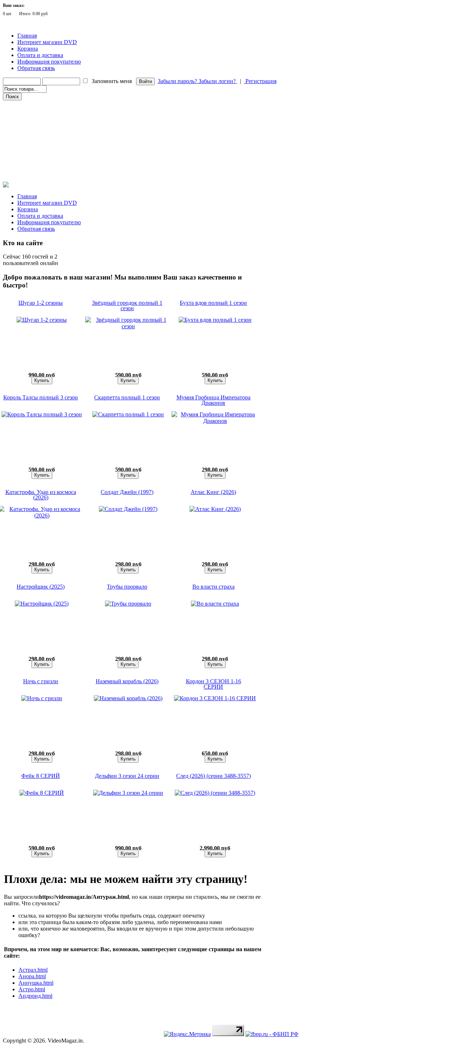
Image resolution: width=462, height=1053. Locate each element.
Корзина (27, 49)
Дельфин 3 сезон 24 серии (127, 776)
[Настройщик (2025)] (42, 604)
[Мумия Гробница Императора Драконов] (215, 421)
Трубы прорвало (127, 587)
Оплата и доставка (40, 55)
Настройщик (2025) (41, 587)
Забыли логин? (218, 81)
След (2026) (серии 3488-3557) (213, 776)
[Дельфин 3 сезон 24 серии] (128, 793)
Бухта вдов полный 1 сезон (213, 303)
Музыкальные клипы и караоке (39, 145)
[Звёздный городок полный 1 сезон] (128, 326)
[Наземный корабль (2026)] (128, 698)
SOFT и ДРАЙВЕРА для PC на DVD (42, 165)
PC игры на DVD (24, 155)
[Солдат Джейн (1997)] (128, 509)
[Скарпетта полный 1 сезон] (128, 414)
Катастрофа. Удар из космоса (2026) (40, 494)
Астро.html (31, 989)
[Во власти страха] (215, 604)
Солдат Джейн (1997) (127, 492)
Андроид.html (35, 996)
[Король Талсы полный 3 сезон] (41, 414)
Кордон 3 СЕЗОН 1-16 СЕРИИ (213, 684)
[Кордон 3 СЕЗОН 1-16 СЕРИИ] (215, 698)
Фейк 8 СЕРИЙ (40, 776)
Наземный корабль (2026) (127, 681)
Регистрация (260, 81)
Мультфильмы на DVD (30, 125)
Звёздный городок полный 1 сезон (127, 305)
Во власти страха (213, 587)
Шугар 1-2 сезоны (40, 303)
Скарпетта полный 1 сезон (127, 397)
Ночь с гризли (40, 681)
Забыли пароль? (178, 81)
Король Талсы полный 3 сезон (40, 397)
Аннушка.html (35, 983)
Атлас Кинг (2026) (213, 492)
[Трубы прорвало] (128, 604)
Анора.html (32, 976)
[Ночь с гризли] (41, 698)
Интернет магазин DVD (47, 42)
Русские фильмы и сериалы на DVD (43, 115)
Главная (27, 35)
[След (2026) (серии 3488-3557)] (215, 793)
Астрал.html (33, 970)
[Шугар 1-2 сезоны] (42, 320)
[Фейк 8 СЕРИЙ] (41, 793)
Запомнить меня (112, 81)
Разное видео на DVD (28, 135)
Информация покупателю (49, 61)
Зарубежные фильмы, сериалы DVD (43, 105)
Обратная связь (36, 68)
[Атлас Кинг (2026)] (215, 509)
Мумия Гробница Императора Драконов (213, 400)
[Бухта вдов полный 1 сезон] (215, 320)
